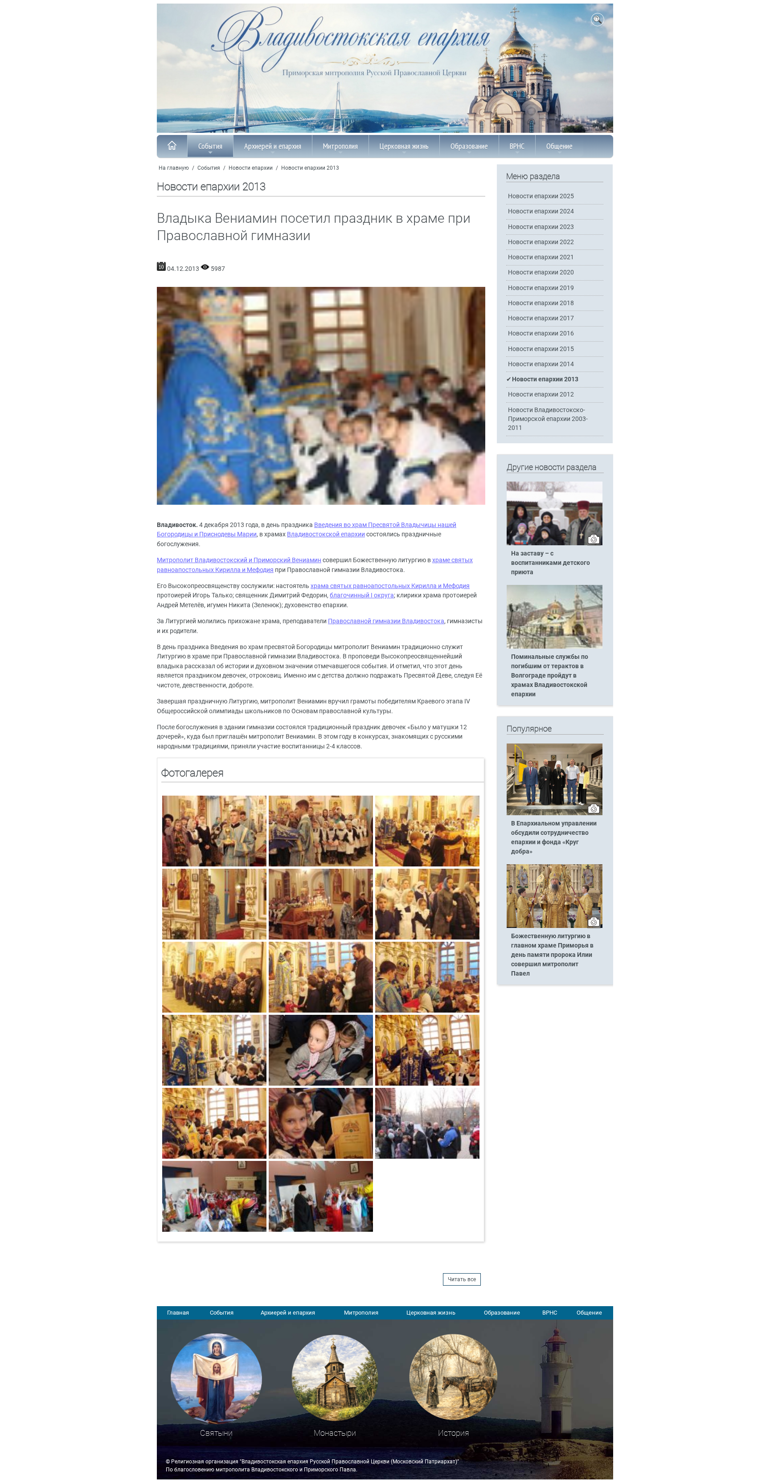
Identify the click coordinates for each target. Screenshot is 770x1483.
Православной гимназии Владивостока (386, 621)
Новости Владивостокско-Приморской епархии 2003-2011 (548, 419)
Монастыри (335, 1433)
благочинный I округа (362, 595)
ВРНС (517, 146)
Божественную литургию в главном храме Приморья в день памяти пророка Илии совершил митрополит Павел (552, 954)
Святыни (216, 1433)
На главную (174, 168)
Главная (178, 1312)
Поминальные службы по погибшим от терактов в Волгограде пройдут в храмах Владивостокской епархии (549, 675)
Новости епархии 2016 (541, 333)
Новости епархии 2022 (541, 242)
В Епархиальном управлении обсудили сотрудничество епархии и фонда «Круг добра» (554, 837)
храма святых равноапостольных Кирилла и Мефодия (390, 586)
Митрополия (340, 146)
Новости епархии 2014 (541, 364)
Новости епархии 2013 (310, 168)
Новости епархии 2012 (541, 394)
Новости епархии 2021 (541, 257)
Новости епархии (251, 168)
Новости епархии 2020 (541, 272)
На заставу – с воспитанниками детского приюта (550, 563)
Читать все (462, 1279)
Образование (469, 146)
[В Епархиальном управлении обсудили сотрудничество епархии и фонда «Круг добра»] (554, 813)
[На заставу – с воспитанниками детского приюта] (554, 543)
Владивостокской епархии (326, 534)
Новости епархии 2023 (541, 227)
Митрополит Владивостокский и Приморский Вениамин (239, 560)
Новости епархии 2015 (541, 349)
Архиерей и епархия (272, 146)
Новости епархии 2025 (541, 196)
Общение (559, 146)
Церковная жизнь (404, 146)
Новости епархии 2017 (541, 318)
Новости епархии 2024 (541, 211)
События (210, 146)
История (453, 1433)
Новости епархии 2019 (541, 288)
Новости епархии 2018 (541, 303)
